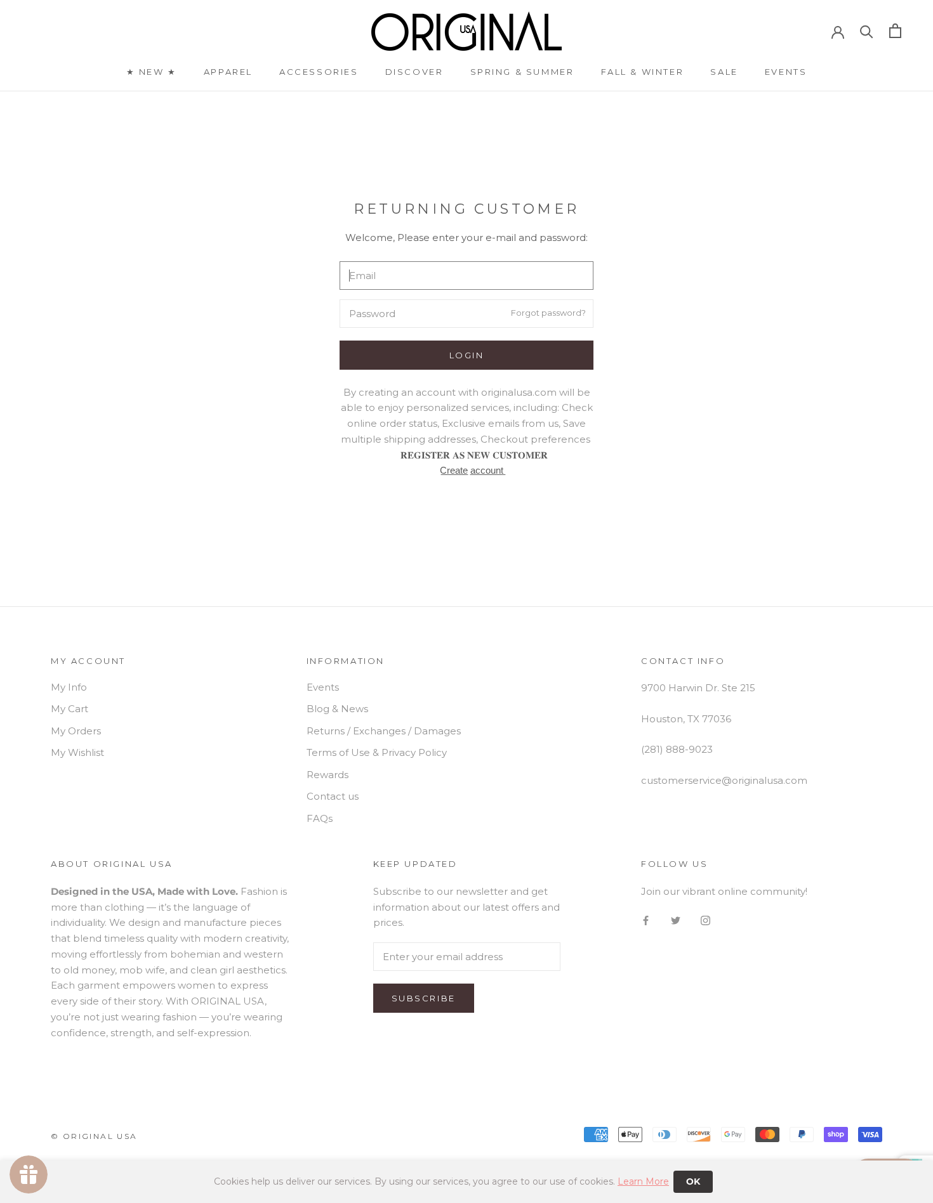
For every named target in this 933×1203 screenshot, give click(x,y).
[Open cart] (895, 30)
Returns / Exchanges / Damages (384, 731)
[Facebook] (646, 920)
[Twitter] (675, 920)
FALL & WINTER (642, 72)
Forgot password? (548, 313)
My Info (69, 687)
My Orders (76, 731)
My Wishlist (77, 752)
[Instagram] (705, 920)
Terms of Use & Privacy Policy (377, 752)
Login (466, 355)
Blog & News (337, 709)
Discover (414, 72)
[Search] (866, 30)
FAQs (320, 818)
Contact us (333, 796)
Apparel (228, 72)
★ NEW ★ (151, 72)
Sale (724, 72)
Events (786, 72)
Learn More (643, 1181)
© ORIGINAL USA (94, 1136)
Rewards (327, 775)
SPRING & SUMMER (522, 72)
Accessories (319, 72)
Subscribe (424, 998)
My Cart (69, 709)
